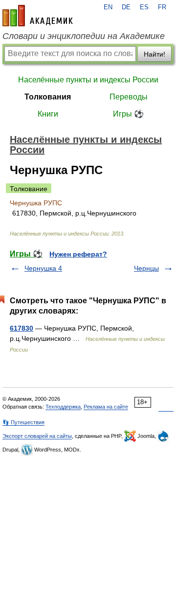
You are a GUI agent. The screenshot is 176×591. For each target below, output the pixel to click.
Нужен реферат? (78, 254)
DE (126, 7)
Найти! (154, 54)
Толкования (47, 97)
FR (162, 7)
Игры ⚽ (128, 114)
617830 (21, 328)
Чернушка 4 (43, 268)
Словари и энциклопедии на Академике (83, 36)
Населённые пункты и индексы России (88, 80)
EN (108, 7)
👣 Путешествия (23, 422)
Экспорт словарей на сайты (37, 436)
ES (144, 7)
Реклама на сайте (106, 407)
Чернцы (146, 268)
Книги (48, 114)
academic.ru (37, 15)
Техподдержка (63, 407)
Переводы (129, 97)
